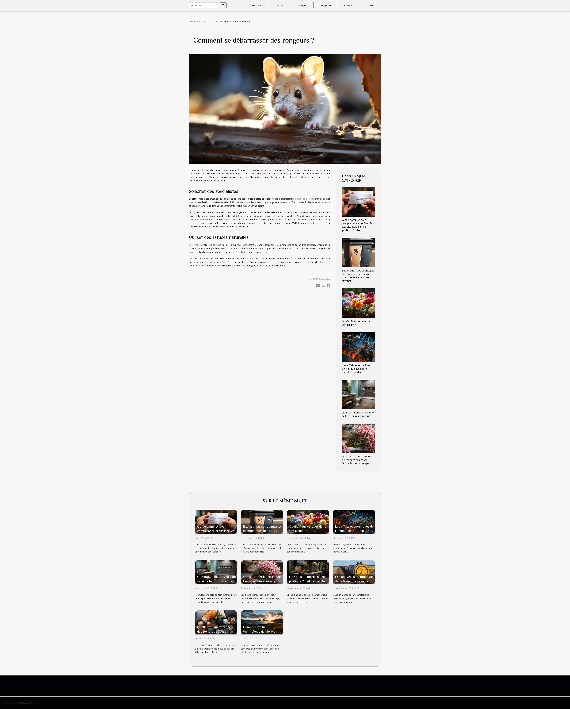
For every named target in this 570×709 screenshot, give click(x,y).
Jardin (280, 5)
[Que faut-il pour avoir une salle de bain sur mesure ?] (358, 394)
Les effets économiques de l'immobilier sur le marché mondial (357, 369)
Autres (370, 5)
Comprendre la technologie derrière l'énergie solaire (258, 631)
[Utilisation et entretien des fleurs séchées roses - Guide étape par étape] (358, 438)
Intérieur (348, 5)
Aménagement (325, 5)
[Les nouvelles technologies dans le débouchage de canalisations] (354, 571)
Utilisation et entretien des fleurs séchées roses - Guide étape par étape (358, 460)
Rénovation (257, 5)
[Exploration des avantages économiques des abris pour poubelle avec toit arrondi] (358, 252)
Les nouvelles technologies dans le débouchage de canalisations (354, 581)
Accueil (192, 21)
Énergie (302, 5)
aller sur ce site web (304, 198)
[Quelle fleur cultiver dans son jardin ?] (358, 303)
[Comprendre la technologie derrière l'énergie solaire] (262, 622)
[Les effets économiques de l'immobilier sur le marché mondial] (358, 347)
